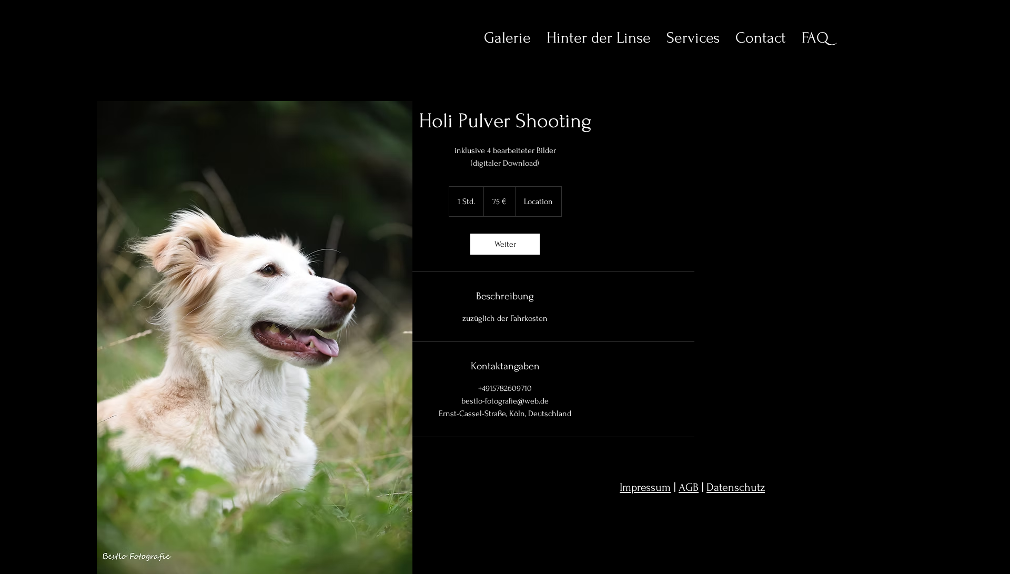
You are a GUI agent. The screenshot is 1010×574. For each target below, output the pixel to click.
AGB (689, 487)
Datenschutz (735, 487)
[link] (505, 244)
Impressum (645, 487)
